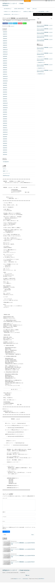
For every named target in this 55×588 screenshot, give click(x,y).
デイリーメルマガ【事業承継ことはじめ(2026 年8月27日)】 (44, 36)
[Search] (51, 19)
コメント (5, 498)
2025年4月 (5, 67)
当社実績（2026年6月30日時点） (19, 8)
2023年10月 (5, 107)
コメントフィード (6, 173)
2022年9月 (5, 136)
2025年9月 (5, 56)
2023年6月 (5, 116)
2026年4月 (5, 40)
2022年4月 (5, 147)
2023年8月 (5, 112)
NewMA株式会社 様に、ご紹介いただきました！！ (12, 14)
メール (4, 516)
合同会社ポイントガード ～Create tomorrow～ (16, 570)
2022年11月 (5, 132)
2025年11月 (5, 51)
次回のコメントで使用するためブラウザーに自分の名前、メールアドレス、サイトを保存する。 (19, 528)
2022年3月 (5, 150)
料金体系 (28, 8)
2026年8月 (5, 31)
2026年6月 (5, 36)
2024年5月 (5, 92)
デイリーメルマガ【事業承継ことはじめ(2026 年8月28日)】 (44, 33)
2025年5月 (5, 65)
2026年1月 (5, 47)
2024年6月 (5, 89)
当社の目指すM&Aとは (7, 8)
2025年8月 (5, 58)
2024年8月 (5, 85)
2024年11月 (5, 78)
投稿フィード (5, 171)
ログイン (4, 168)
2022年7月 (5, 141)
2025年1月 (5, 74)
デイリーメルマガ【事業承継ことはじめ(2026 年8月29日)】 (44, 29)
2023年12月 (5, 103)
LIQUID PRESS (40, 578)
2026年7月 (5, 34)
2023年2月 (5, 125)
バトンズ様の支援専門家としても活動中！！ (43, 11)
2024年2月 (5, 98)
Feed (28, 575)
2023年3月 (5, 123)
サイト (4, 521)
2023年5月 (5, 118)
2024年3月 (5, 96)
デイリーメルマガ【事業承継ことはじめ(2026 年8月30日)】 (44, 26)
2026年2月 (5, 45)
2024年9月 (5, 83)
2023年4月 (5, 121)
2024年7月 (5, 87)
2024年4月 (5, 94)
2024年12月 (5, 76)
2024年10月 (5, 80)
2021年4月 (5, 154)
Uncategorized (12, 26)
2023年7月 (5, 114)
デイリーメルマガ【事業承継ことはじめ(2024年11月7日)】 (44, 54)
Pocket (20, 23)
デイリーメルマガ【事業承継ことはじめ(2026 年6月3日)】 (44, 48)
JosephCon (40, 56)
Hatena (15, 23)
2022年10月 (5, 134)
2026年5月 (5, 38)
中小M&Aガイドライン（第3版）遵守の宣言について (12, 11)
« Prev (4, 534)
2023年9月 (5, 109)
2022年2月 (5, 152)
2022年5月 (5, 145)
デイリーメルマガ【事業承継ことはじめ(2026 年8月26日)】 (44, 40)
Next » (32, 534)
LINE (25, 23)
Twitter (11, 23)
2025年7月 (5, 60)
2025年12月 (5, 49)
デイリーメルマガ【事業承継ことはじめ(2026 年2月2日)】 (44, 59)
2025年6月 (5, 63)
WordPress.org (6, 175)
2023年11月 (5, 105)
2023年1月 (5, 127)
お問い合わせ (34, 8)
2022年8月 (5, 138)
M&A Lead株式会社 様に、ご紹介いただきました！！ (42, 14)
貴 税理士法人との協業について (29, 11)
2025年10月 (5, 54)
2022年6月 (5, 143)
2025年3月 (5, 69)
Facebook (5, 23)
